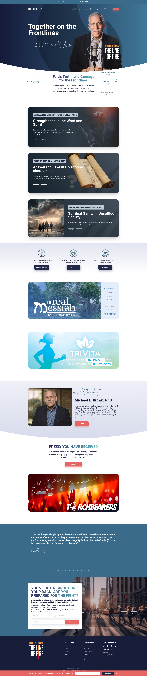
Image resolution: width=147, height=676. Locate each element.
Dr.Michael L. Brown (56, 45)
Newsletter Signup (88, 646)
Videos (67, 651)
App (66, 659)
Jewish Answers (69, 646)
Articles (67, 648)
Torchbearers (107, 9)
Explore (105, 267)
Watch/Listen (41, 267)
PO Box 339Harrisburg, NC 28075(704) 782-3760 (108, 655)
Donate (116, 9)
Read (74, 9)
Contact (86, 654)
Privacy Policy (78, 668)
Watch (80, 9)
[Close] (117, 673)
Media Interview (88, 651)
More (82, 424)
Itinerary (86, 657)
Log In (100, 9)
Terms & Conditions (70, 668)
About (66, 657)
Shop (86, 9)
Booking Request (88, 648)
